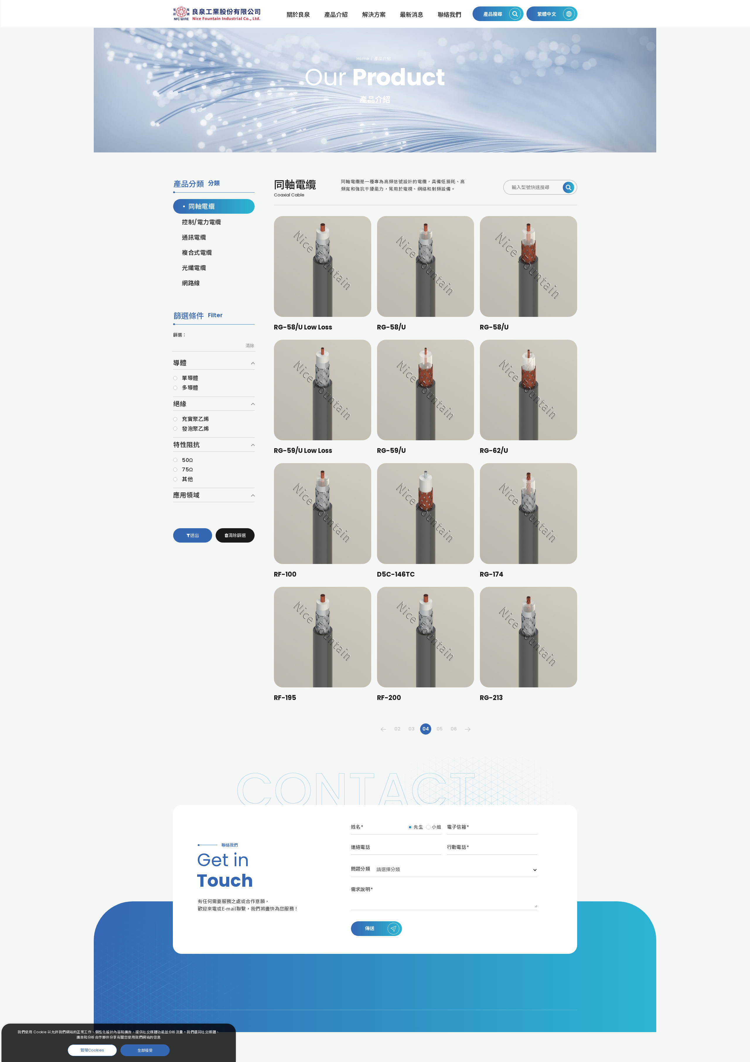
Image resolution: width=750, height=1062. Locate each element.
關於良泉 (298, 15)
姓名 (356, 827)
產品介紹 (336, 15)
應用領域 (186, 495)
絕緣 (179, 404)
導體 (179, 363)
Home (363, 59)
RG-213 (491, 697)
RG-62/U (494, 450)
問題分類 (360, 869)
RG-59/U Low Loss (303, 450)
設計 (558, 1014)
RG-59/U (391, 450)
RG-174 (491, 574)
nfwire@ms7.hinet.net (336, 999)
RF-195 (285, 697)
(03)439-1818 (325, 988)
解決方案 (374, 15)
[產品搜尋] (568, 187)
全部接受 (145, 1050)
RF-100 (285, 574)
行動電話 (456, 847)
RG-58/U (391, 327)
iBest (573, 1014)
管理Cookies (92, 1050)
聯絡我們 (449, 15)
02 (397, 728)
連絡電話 (360, 847)
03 (411, 728)
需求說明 (360, 890)
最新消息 (411, 15)
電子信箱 (456, 827)
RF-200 (389, 697)
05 (440, 728)
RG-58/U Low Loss (303, 327)
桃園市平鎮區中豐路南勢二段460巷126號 (355, 976)
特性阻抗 (186, 444)
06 (454, 728)
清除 (250, 346)
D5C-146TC (396, 574)
